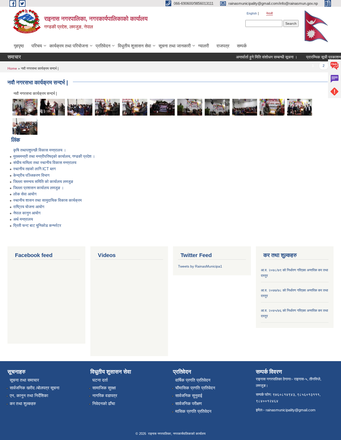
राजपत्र (222, 45)
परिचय (36, 45)
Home (12, 68)
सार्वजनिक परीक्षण (188, 403)
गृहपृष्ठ (19, 45)
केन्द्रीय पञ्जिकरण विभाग (31, 175)
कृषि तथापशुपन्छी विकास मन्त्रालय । (39, 150)
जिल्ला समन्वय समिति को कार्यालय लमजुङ (43, 181)
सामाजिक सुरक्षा (104, 388)
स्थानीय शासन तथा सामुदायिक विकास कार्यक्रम (47, 200)
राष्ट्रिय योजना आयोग (28, 207)
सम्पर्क (242, 45)
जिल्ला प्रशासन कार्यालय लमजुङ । (38, 188)
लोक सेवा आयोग (24, 194)
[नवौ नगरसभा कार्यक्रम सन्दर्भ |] (24, 107)
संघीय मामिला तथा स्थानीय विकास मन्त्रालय (44, 162)
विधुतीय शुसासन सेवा (134, 45)
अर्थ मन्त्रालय (23, 219)
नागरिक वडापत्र (104, 395)
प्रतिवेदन (103, 45)
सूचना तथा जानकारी (175, 45)
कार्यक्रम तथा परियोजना (68, 45)
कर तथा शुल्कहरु (23, 403)
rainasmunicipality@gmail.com (291, 410)
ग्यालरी (203, 45)
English (252, 13)
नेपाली (269, 13)
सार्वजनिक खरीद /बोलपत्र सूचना (34, 388)
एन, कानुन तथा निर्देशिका (29, 395)
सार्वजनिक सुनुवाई (188, 395)
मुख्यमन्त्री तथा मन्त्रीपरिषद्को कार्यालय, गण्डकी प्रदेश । (54, 156)
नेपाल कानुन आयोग (26, 213)
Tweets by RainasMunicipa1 (200, 266)
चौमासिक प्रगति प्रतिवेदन (195, 388)
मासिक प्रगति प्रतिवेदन (193, 411)
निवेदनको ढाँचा (103, 403)
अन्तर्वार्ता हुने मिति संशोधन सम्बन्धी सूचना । (262, 57)
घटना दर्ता (100, 380)
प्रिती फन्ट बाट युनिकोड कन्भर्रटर (37, 225)
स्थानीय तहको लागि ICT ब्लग (34, 169)
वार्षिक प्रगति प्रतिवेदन (192, 380)
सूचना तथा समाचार (24, 380)
